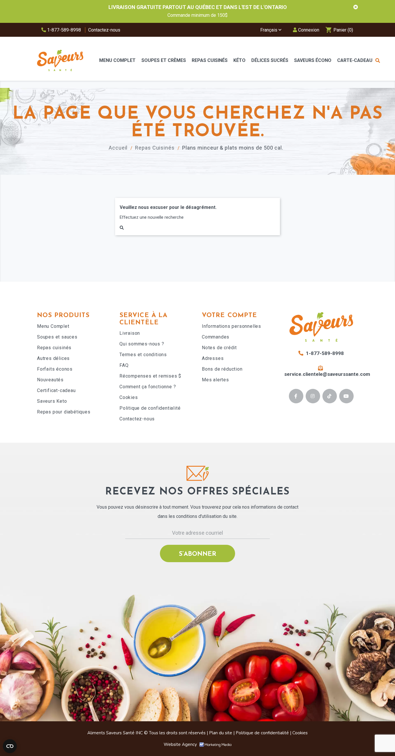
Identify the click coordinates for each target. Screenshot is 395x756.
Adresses (213, 358)
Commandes (215, 337)
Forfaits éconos (55, 369)
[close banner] (355, 7)
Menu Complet (53, 326)
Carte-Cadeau (354, 60)
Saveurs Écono (312, 60)
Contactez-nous (104, 30)
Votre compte (229, 315)
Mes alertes (215, 379)
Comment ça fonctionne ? (147, 386)
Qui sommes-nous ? (141, 344)
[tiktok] (329, 396)
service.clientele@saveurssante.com (327, 374)
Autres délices (53, 358)
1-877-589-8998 (63, 30)
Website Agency (181, 744)
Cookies (128, 397)
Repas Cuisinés (210, 60)
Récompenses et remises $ (150, 376)
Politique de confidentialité (149, 408)
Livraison (129, 333)
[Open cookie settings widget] (10, 746)
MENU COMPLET (117, 60)
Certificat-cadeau (56, 390)
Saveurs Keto (52, 401)
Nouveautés (50, 379)
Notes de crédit (219, 347)
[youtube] (346, 396)
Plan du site (220, 733)
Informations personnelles (231, 326)
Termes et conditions (143, 354)
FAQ (123, 365)
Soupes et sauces (57, 337)
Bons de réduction (222, 369)
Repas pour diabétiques (64, 412)
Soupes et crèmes (163, 60)
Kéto (239, 60)
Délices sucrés (269, 60)
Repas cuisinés (54, 347)
